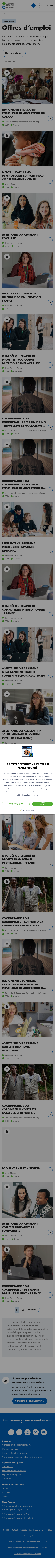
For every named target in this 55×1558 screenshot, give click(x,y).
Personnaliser (28, 810)
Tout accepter (43, 804)
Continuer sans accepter (16, 804)
